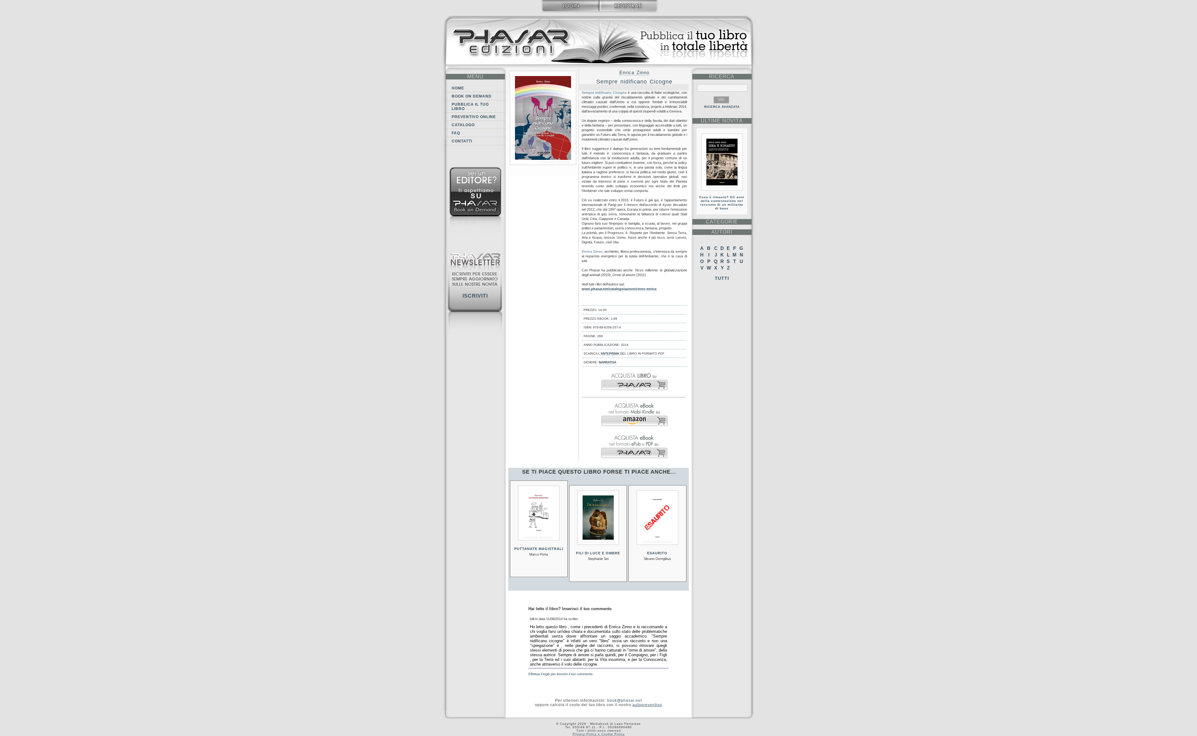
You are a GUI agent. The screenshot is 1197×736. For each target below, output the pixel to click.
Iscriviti (475, 296)
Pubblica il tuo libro (470, 106)
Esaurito (657, 553)
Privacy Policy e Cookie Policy (599, 734)
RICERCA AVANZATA (722, 106)
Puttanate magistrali (538, 549)
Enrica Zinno (634, 72)
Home (458, 88)
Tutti (722, 278)
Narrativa (607, 362)
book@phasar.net (624, 700)
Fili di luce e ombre (598, 553)
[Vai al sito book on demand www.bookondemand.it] (475, 201)
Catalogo (463, 125)
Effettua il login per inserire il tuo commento (560, 674)
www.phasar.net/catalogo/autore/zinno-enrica (619, 289)
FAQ (456, 133)
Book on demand (472, 96)
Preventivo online (474, 117)
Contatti (462, 141)
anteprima (610, 353)
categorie (722, 221)
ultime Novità (722, 120)
